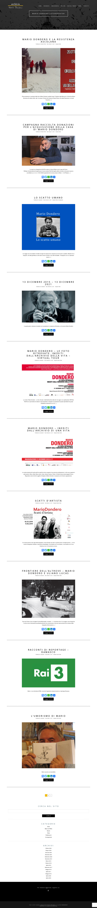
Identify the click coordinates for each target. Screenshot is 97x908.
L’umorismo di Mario (48, 715)
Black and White (48, 828)
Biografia (46, 6)
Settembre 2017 (48, 867)
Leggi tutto (48, 108)
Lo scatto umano (48, 197)
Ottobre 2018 (48, 863)
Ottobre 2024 (48, 848)
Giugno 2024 (48, 850)
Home (40, 6)
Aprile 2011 (48, 871)
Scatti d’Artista (48, 500)
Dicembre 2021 (48, 854)
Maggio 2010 (48, 873)
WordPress (55, 905)
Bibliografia (55, 6)
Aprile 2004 (48, 878)
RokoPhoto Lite (43, 905)
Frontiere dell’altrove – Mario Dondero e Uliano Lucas (48, 572)
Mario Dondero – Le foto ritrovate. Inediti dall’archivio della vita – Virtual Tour (49, 354)
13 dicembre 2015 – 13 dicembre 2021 (49, 283)
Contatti (86, 6)
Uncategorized (60, 199)
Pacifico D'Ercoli (43, 44)
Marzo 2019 (48, 861)
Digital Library (71, 6)
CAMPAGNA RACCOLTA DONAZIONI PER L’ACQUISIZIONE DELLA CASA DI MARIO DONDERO (48, 127)
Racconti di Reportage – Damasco (48, 651)
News (60, 44)
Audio (58, 654)
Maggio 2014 (48, 869)
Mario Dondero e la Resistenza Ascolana (48, 40)
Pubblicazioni (48, 835)
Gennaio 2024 (48, 852)
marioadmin (40, 199)
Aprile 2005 (48, 876)
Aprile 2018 (48, 865)
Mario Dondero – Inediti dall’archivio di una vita (48, 429)
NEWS (79, 6)
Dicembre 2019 (48, 859)
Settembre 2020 (48, 856)
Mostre (63, 6)
